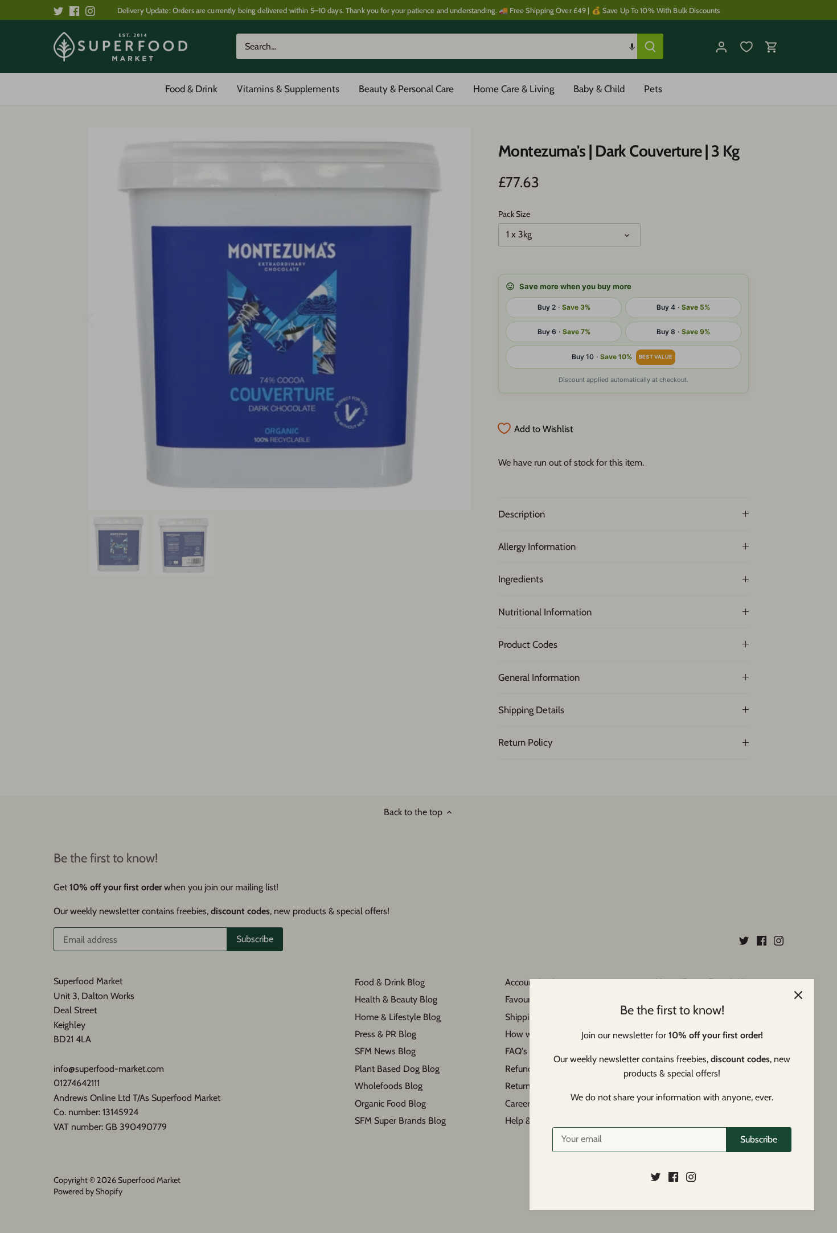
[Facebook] (673, 1176)
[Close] (798, 995)
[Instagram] (691, 1176)
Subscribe (758, 1139)
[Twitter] (655, 1176)
